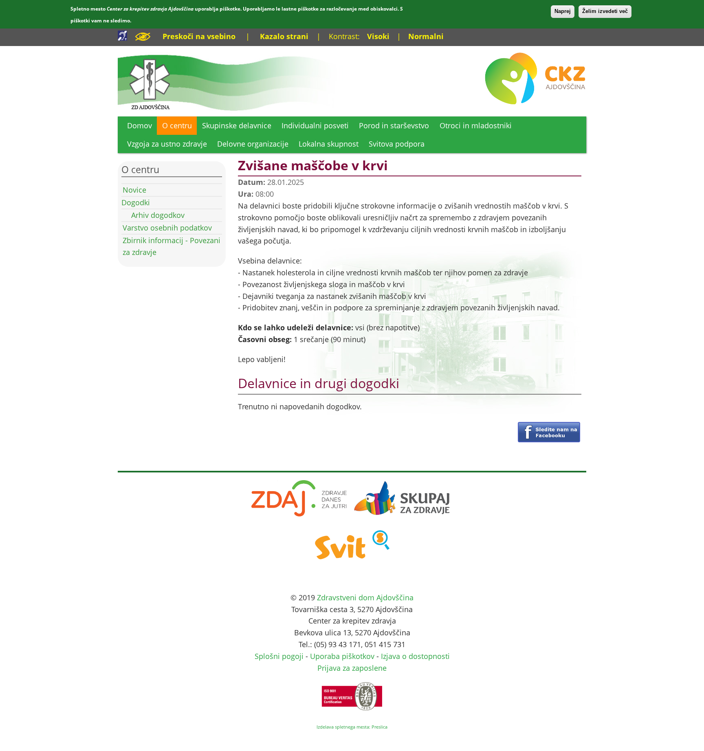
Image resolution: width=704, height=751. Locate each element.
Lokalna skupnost (329, 144)
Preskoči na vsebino (199, 36)
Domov (139, 125)
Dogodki (135, 202)
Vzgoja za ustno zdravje (167, 144)
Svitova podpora (397, 144)
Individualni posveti (315, 125)
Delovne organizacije (252, 144)
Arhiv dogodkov (158, 215)
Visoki (378, 36)
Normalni (426, 36)
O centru (177, 125)
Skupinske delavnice (236, 125)
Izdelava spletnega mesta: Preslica (352, 727)
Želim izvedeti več (605, 11)
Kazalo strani (284, 36)
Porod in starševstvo (394, 125)
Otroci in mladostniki (476, 125)
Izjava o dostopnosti (415, 656)
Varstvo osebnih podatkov (167, 228)
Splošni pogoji (279, 656)
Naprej (562, 11)
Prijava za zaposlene (352, 668)
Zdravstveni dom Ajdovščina (365, 597)
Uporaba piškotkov (342, 656)
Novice (134, 190)
